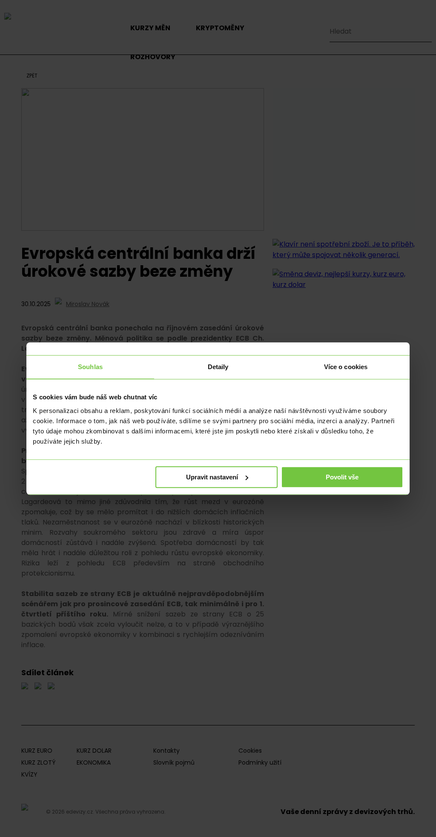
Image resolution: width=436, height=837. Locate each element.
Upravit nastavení (212, 477)
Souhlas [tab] (90, 366)
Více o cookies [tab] (345, 366)
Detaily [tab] (218, 366)
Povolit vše (342, 477)
